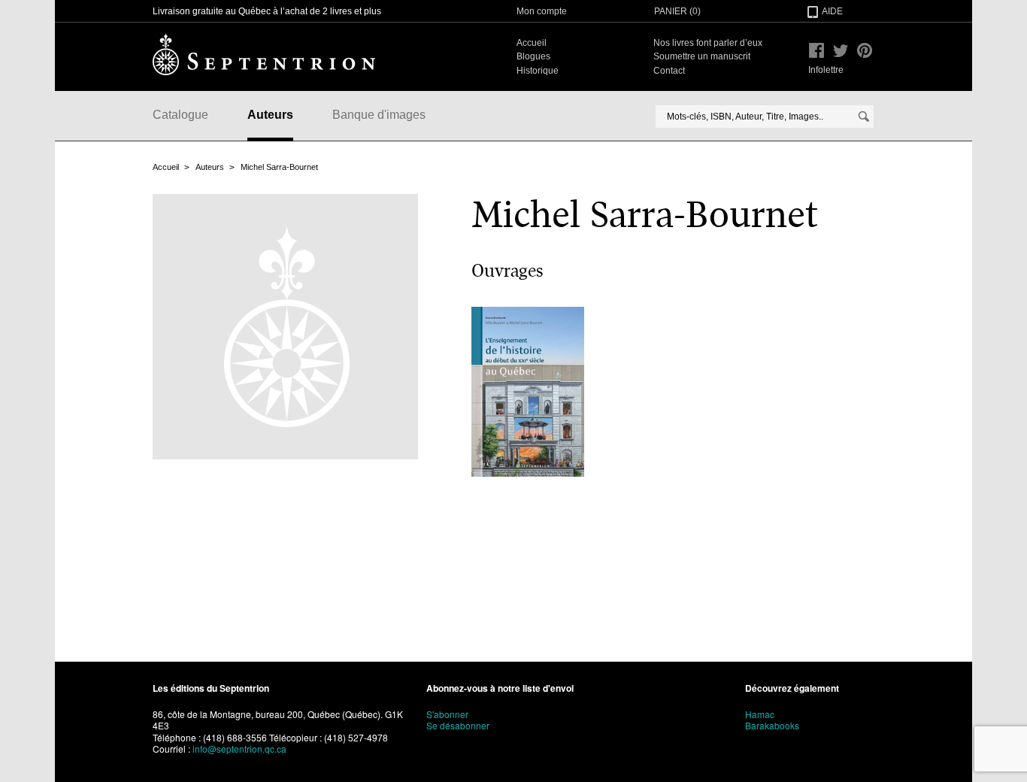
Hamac (759, 714)
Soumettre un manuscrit (701, 56)
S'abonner (447, 714)
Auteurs (270, 114)
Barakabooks (772, 725)
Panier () (677, 11)
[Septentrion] (264, 54)
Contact (669, 70)
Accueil (532, 43)
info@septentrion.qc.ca (239, 748)
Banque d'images (379, 114)
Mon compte (542, 11)
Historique (538, 70)
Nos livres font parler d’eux (707, 43)
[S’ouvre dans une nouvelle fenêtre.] (816, 50)
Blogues (533, 56)
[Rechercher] (864, 117)
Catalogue (180, 114)
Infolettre (826, 70)
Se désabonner (457, 725)
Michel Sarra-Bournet (279, 166)
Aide (832, 11)
